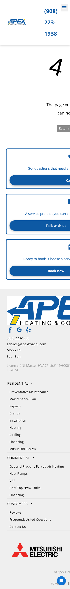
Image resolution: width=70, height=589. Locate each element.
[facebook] (10, 330)
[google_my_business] (19, 330)
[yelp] (28, 330)
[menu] (64, 7)
